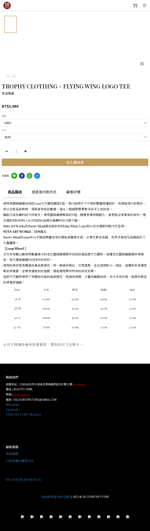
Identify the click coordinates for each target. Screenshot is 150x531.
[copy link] (37, 176)
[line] (14, 176)
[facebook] (22, 176)
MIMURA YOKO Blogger (23, 414)
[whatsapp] (29, 176)
